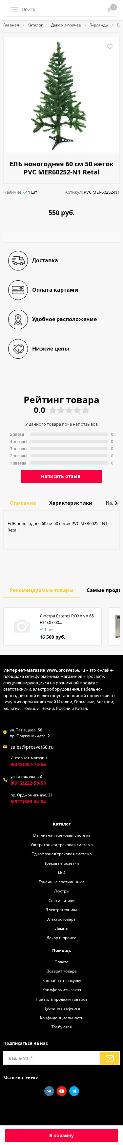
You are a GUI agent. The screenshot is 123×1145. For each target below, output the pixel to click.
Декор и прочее (61, 937)
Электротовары (61, 919)
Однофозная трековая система (61, 853)
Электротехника (61, 909)
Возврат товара (62, 970)
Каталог (62, 824)
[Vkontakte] (49, 1091)
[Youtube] (62, 1091)
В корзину (61, 1135)
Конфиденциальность (61, 1017)
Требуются (61, 1026)
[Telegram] (74, 1091)
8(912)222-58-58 (28, 783)
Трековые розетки (61, 863)
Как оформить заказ (61, 989)
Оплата (61, 961)
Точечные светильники (61, 881)
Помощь (61, 950)
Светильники (62, 900)
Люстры (61, 890)
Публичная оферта (61, 1008)
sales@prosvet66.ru (32, 747)
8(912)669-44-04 (28, 801)
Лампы (61, 928)
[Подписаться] (109, 1058)
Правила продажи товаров (62, 999)
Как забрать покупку (61, 980)
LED (61, 872)
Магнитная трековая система (62, 835)
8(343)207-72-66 (28, 764)
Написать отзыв (60, 476)
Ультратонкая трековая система (62, 844)
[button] (116, 503)
